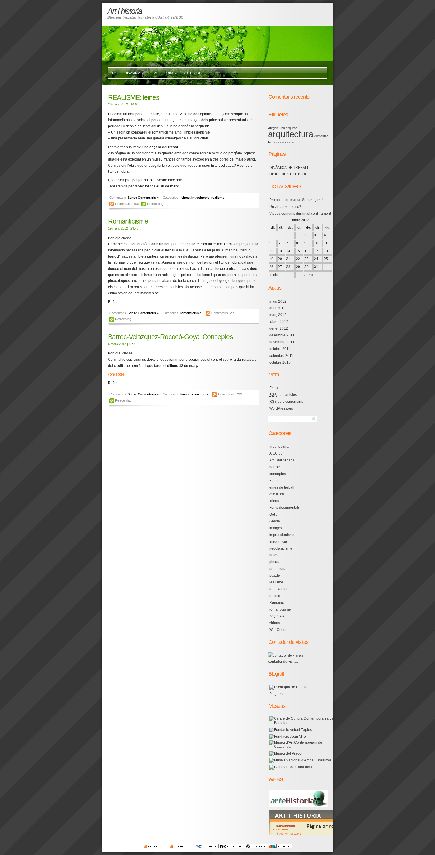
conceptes (116, 374)
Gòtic (273, 514)
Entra (273, 388)
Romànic (276, 603)
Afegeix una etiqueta (282, 128)
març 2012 (277, 315)
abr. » (308, 275)
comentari (321, 136)
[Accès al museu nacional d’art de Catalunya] (300, 760)
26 (271, 267)
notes (273, 555)
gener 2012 (278, 328)
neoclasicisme (280, 548)
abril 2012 (277, 308)
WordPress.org (281, 408)
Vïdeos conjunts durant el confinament (300, 213)
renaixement (279, 589)
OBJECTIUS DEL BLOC (184, 73)
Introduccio (200, 197)
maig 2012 (277, 301)
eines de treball (281, 487)
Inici (115, 73)
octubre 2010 (280, 362)
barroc (185, 394)
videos (289, 142)
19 (271, 259)
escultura (276, 494)
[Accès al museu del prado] (285, 753)
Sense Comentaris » (143, 197)
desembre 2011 (281, 335)
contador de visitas (283, 662)
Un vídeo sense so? (285, 207)
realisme (217, 197)
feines (185, 197)
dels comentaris (286, 402)
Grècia (274, 521)
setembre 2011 (281, 356)
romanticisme (191, 313)
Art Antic (275, 453)
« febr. (274, 275)
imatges (275, 528)
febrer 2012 (278, 322)
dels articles (283, 395)
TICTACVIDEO (284, 186)
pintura (275, 562)
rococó (274, 596)
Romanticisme (128, 221)
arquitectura (290, 134)
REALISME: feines (133, 97)
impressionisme (282, 535)
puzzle (274, 575)
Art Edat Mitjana (282, 460)
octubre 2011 (279, 349)
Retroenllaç (155, 204)
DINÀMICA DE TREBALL (142, 73)
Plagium (276, 694)
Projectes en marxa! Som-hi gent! (296, 200)
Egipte (274, 481)
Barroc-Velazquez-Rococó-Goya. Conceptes (170, 337)
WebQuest (277, 630)
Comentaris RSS (127, 204)
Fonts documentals (284, 508)
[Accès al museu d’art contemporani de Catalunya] (301, 746)
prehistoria (277, 569)
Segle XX (276, 616)
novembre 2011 (281, 342)
